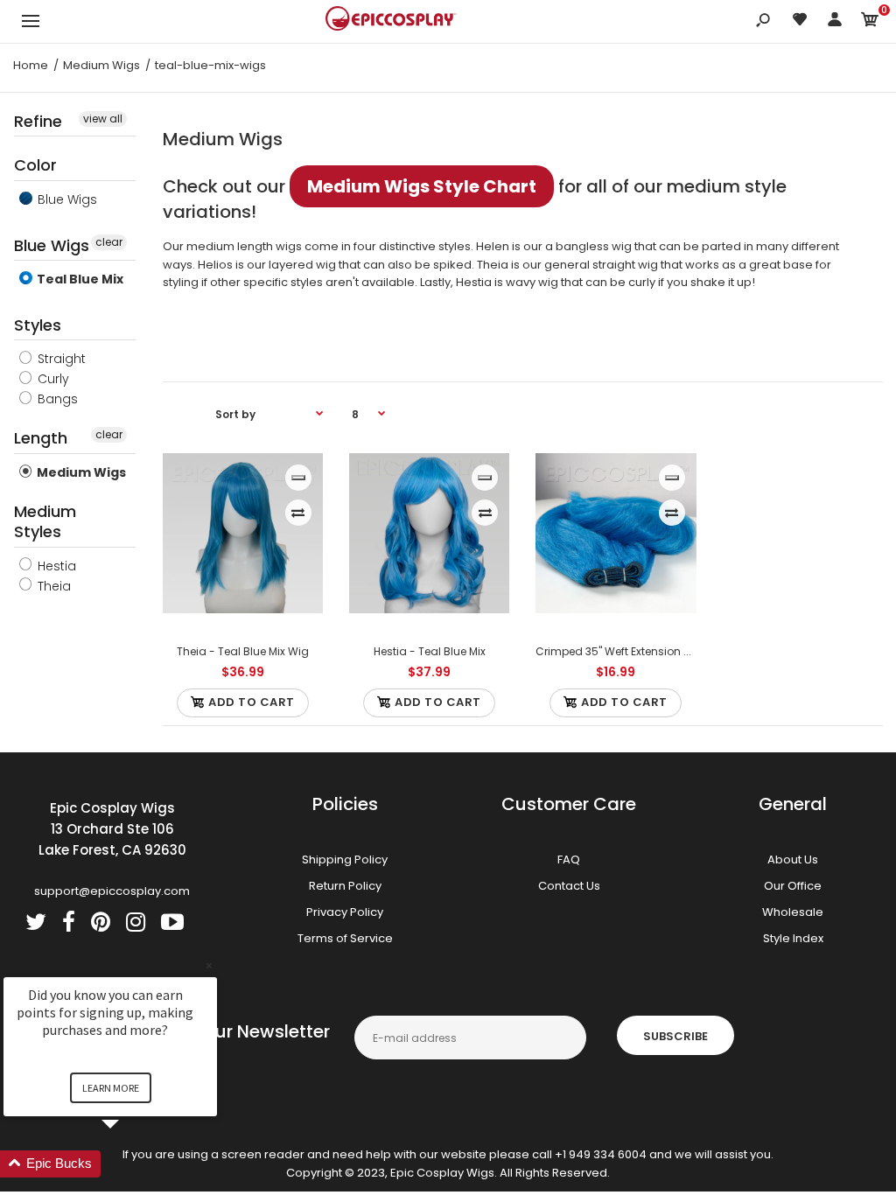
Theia (52, 586)
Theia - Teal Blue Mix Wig (243, 651)
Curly (51, 379)
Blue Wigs (65, 199)
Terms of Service (345, 938)
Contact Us (569, 885)
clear (108, 241)
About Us (792, 859)
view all (102, 118)
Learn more (110, 1087)
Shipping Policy (345, 859)
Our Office (793, 885)
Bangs (56, 399)
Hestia (55, 566)
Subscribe (675, 1036)
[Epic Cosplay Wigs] (391, 21)
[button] (131, 1164)
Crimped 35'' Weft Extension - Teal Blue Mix (648, 651)
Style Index (793, 938)
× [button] (209, 965)
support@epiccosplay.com (112, 891)
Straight (60, 358)
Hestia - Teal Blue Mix (430, 651)
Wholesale (792, 912)
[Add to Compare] (297, 512)
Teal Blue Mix (78, 279)
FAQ (568, 859)
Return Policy (345, 885)
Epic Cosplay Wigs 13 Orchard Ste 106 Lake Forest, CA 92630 (112, 829)
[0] (869, 22)
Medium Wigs (80, 472)
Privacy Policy (344, 912)
